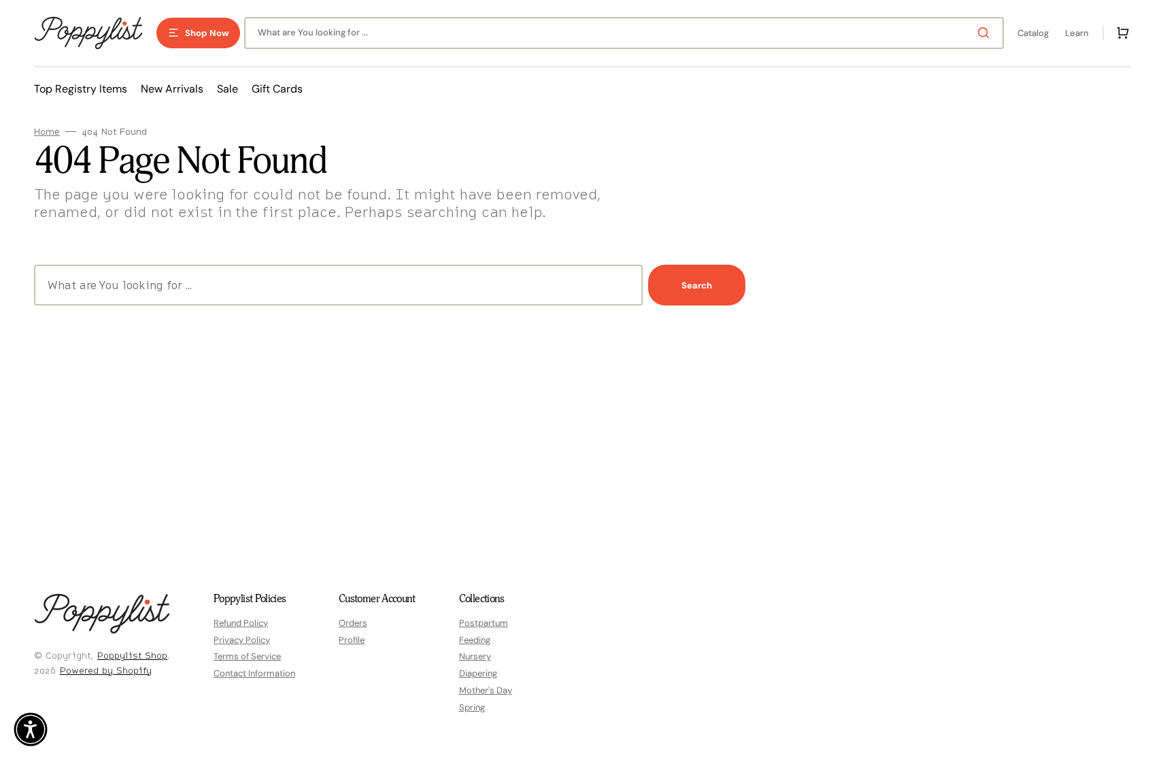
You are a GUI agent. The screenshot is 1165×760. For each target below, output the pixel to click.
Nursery (475, 656)
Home (47, 131)
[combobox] (624, 33)
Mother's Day (485, 690)
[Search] (986, 33)
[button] (1120, 33)
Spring (472, 707)
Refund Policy (241, 623)
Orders (353, 623)
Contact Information (254, 673)
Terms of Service (247, 656)
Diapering (478, 673)
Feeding (474, 640)
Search (696, 285)
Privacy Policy (242, 640)
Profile (352, 640)
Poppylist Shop (132, 655)
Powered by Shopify (106, 670)
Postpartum (483, 623)
